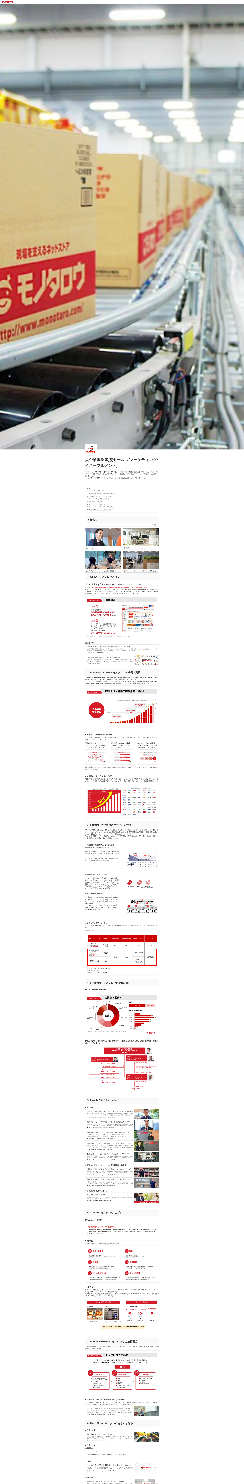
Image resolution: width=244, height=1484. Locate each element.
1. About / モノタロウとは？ (95, 491)
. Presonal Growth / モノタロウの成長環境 (100, 507)
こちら (93, 930)
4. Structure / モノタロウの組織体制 (98, 499)
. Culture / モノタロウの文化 (96, 504)
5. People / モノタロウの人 (95, 501)
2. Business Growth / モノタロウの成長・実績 (101, 493)
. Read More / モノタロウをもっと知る (99, 509)
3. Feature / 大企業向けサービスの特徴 (99, 496)
